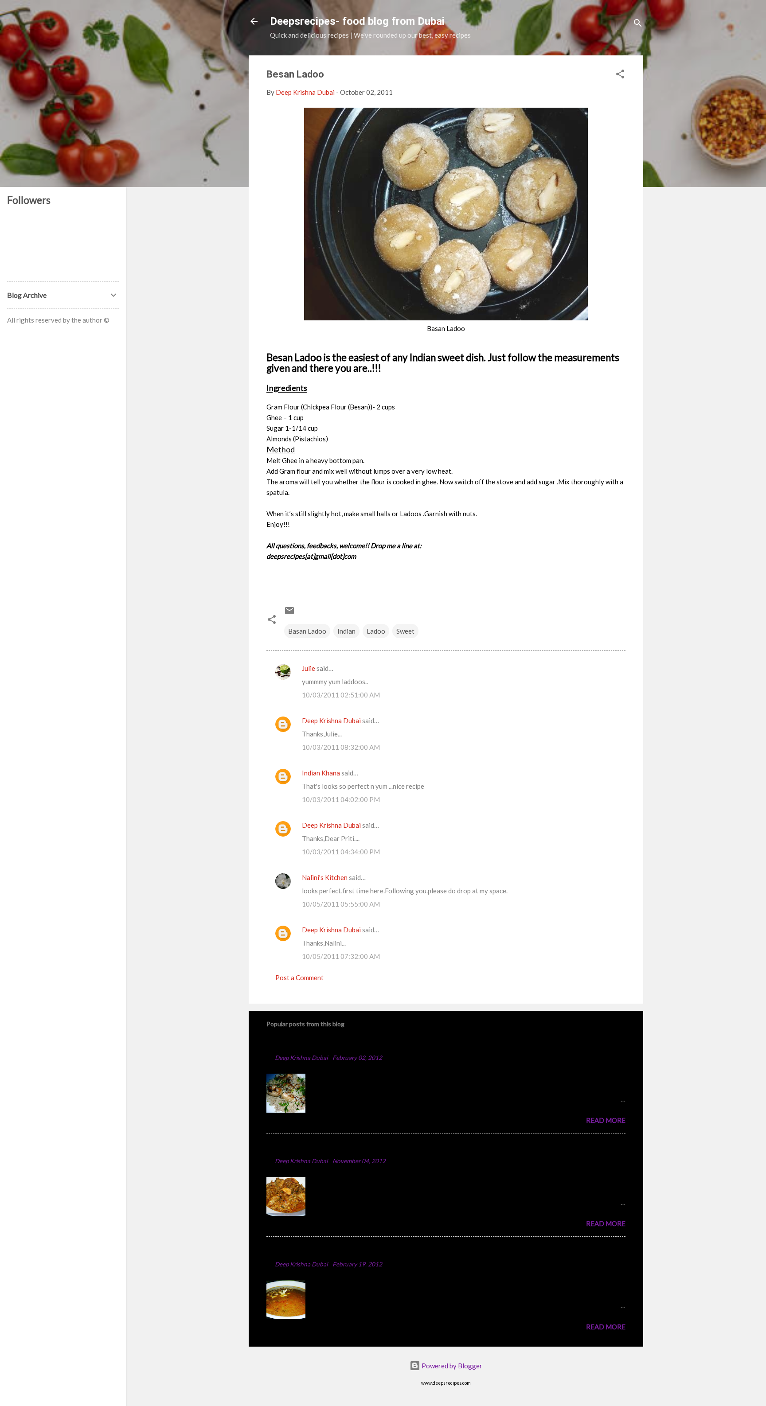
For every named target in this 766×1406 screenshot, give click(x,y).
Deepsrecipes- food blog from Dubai (357, 21)
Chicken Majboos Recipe (311, 1044)
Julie (308, 668)
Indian (346, 631)
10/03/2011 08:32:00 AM (341, 747)
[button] (620, 75)
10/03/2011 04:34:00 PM (341, 852)
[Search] (638, 24)
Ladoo (376, 631)
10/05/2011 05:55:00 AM (341, 904)
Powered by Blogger (451, 1366)
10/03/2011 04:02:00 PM (341, 799)
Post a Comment (299, 977)
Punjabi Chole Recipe (304, 1250)
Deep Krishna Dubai (331, 720)
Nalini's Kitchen (325, 877)
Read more (605, 1120)
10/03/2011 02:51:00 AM (341, 695)
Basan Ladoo (307, 631)
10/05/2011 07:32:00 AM (341, 956)
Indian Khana (321, 773)
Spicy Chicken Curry (303, 1147)
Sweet (405, 631)
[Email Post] (289, 613)
